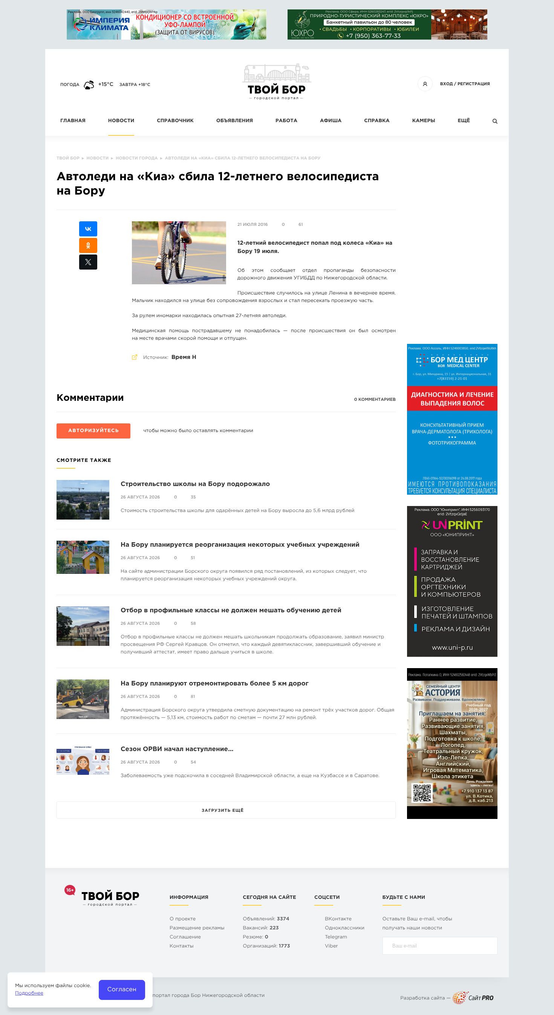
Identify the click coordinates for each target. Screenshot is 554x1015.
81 (193, 697)
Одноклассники (344, 928)
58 (193, 624)
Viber (331, 946)
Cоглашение (185, 937)
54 (193, 762)
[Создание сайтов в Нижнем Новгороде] (473, 999)
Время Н (183, 357)
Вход (446, 84)
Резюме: (255, 937)
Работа (286, 121)
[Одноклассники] (88, 245)
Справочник (175, 121)
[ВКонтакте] (88, 228)
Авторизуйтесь (93, 431)
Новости (121, 121)
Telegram (336, 937)
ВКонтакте (338, 919)
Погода (70, 85)
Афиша (330, 121)
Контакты (182, 946)
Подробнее (29, 994)
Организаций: (266, 946)
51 (193, 558)
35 (193, 497)
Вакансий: (261, 928)
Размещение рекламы (197, 928)
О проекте (183, 919)
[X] (88, 262)
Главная (73, 121)
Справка (376, 121)
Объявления (234, 121)
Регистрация (474, 84)
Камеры (423, 121)
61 (300, 225)
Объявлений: (266, 919)
